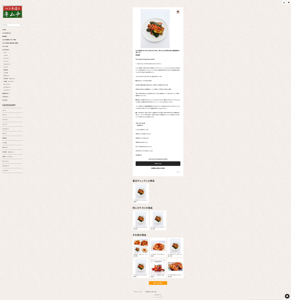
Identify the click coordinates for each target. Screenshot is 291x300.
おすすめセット (7, 87)
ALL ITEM (5, 46)
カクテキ (6, 55)
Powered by (156, 297)
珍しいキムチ (7, 84)
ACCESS (4, 100)
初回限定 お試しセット (9, 78)
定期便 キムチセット (9, 81)
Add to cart (158, 163)
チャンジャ (6, 61)
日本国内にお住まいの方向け (158, 168)
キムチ (5, 52)
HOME (4, 29)
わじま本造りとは (6, 33)
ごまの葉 (6, 72)
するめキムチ (7, 64)
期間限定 (6, 70)
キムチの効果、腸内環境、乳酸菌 (10, 43)
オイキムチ (6, 58)
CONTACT (5, 96)
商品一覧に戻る (158, 283)
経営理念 (4, 36)
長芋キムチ (6, 75)
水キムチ (6, 67)
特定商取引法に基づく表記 (151, 291)
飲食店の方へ (5, 93)
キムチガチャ (7, 90)
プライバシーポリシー (138, 291)
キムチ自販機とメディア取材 (9, 39)
